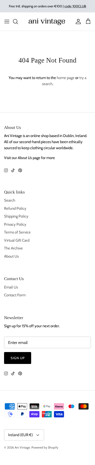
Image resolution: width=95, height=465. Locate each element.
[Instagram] (6, 170)
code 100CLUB (75, 6)
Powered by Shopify (44, 447)
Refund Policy (15, 208)
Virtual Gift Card (16, 240)
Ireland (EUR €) (20, 435)
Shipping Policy (16, 216)
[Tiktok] (13, 170)
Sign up (18, 358)
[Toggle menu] (6, 21)
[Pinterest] (20, 170)
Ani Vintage (22, 447)
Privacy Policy (15, 224)
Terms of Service (17, 232)
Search (9, 200)
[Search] (18, 21)
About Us (11, 256)
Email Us (11, 287)
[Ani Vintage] (47, 21)
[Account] (77, 21)
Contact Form (15, 295)
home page (65, 77)
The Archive (13, 248)
